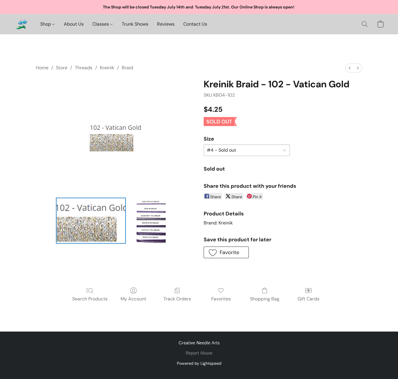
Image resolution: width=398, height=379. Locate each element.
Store (61, 68)
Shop (46, 24)
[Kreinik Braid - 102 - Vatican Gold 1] (151, 221)
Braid (127, 68)
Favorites (221, 299)
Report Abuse (199, 353)
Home (42, 68)
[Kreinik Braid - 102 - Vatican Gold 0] (91, 221)
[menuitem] (350, 68)
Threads (83, 68)
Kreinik (107, 68)
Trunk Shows (135, 24)
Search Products (90, 299)
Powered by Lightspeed (199, 363)
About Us (74, 24)
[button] (21, 24)
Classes (101, 24)
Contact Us (195, 24)
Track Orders (177, 299)
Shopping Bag (264, 299)
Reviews (166, 24)
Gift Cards (308, 299)
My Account (133, 299)
